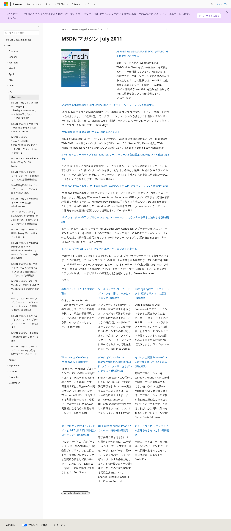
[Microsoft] (6, 4)
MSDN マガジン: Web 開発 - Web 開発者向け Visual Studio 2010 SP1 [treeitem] (24, 127)
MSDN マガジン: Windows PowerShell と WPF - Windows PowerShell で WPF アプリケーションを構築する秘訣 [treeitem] (24, 250)
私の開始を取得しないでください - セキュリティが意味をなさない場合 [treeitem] (24, 189)
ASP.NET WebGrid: (127, 51)
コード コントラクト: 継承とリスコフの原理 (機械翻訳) (152, 293)
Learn (65, 29)
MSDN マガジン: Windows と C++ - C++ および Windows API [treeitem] (24, 202)
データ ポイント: (107, 357)
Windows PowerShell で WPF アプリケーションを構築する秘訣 (132, 186)
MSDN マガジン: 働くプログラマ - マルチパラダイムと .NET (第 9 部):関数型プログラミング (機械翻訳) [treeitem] (24, 269)
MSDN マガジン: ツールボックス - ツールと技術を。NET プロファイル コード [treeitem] (24, 350)
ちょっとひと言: (144, 426)
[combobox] (21, 32)
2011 (103, 29)
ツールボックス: (107, 289)
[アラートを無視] (227, 12)
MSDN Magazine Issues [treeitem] (18, 39)
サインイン (221, 4)
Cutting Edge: (143, 289)
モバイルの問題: (144, 357)
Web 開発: (67, 132)
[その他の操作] (167, 29)
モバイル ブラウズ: (72, 249)
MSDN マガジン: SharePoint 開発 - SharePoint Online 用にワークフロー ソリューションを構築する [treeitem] (24, 145)
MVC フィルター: (71, 217)
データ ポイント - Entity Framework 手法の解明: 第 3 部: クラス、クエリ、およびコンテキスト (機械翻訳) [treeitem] (25, 218)
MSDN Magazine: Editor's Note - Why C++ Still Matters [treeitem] (24, 162)
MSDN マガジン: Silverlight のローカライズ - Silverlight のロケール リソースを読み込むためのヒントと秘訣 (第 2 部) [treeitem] (25, 110)
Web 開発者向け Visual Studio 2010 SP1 (96, 132)
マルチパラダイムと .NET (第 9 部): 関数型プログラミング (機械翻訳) (78, 430)
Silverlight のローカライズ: (76, 154)
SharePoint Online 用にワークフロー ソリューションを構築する (117, 105)
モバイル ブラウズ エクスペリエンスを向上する (110, 249)
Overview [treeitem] (14, 51)
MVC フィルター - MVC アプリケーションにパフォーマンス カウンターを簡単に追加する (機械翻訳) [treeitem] (24, 304)
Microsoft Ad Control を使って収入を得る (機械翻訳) (151, 362)
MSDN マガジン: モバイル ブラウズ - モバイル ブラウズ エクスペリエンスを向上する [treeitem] (24, 321)
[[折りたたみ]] (39, 26)
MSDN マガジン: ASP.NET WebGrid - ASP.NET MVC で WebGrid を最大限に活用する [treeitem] (25, 287)
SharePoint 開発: (71, 105)
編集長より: (68, 289)
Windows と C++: (71, 357)
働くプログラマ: (70, 426)
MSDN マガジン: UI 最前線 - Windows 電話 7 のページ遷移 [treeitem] (25, 337)
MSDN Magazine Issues (84, 29)
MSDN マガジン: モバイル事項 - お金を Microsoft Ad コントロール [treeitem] (24, 233)
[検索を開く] (212, 4)
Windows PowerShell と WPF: (78, 186)
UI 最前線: (104, 426)
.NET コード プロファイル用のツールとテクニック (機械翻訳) (114, 293)
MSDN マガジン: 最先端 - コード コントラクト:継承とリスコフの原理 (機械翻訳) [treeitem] (25, 175)
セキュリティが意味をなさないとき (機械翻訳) (152, 430)
